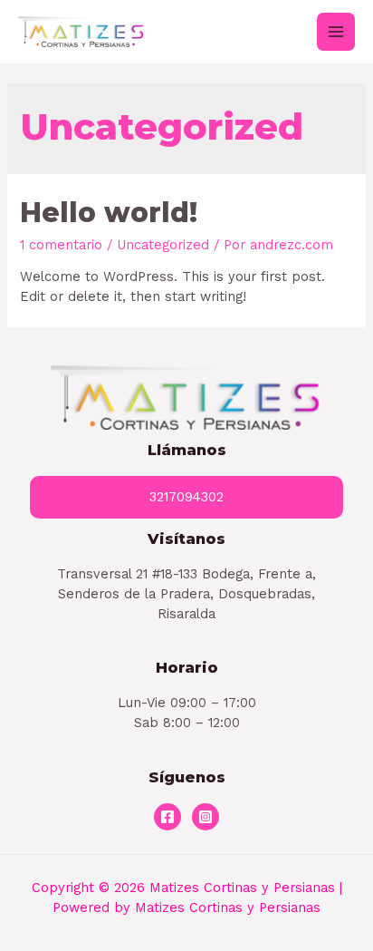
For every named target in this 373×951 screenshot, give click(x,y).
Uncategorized (163, 245)
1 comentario (61, 245)
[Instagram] (205, 816)
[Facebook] (167, 816)
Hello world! (108, 212)
